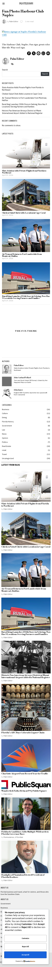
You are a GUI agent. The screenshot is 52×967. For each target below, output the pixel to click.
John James (18, 390)
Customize (25, 938)
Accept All (25, 955)
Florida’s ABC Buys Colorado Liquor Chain (22, 733)
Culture (5, 413)
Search (5, 70)
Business (5, 409)
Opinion (5, 438)
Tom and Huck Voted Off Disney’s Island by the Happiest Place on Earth (30, 381)
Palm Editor (13, 21)
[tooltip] (29, 53)
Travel (4, 454)
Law (3, 430)
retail (4, 450)
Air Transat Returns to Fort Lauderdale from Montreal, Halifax (22, 255)
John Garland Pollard (22, 378)
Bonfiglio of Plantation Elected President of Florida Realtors (22, 876)
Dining (4, 417)
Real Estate (6, 446)
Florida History (8, 421)
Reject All (25, 947)
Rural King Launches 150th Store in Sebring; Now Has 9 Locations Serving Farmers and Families (24, 105)
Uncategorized (8, 458)
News (4, 434)
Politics (5, 442)
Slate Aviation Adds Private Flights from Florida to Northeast (24, 172)
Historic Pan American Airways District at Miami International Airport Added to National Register (22, 111)
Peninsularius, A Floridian (13, 837)
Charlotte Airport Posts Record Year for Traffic (24, 774)
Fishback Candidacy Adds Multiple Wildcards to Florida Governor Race (25, 833)
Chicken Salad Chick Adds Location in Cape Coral (22, 94)
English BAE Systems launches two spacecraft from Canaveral (30, 394)
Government (7, 426)
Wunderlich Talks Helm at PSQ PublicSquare (24, 791)
